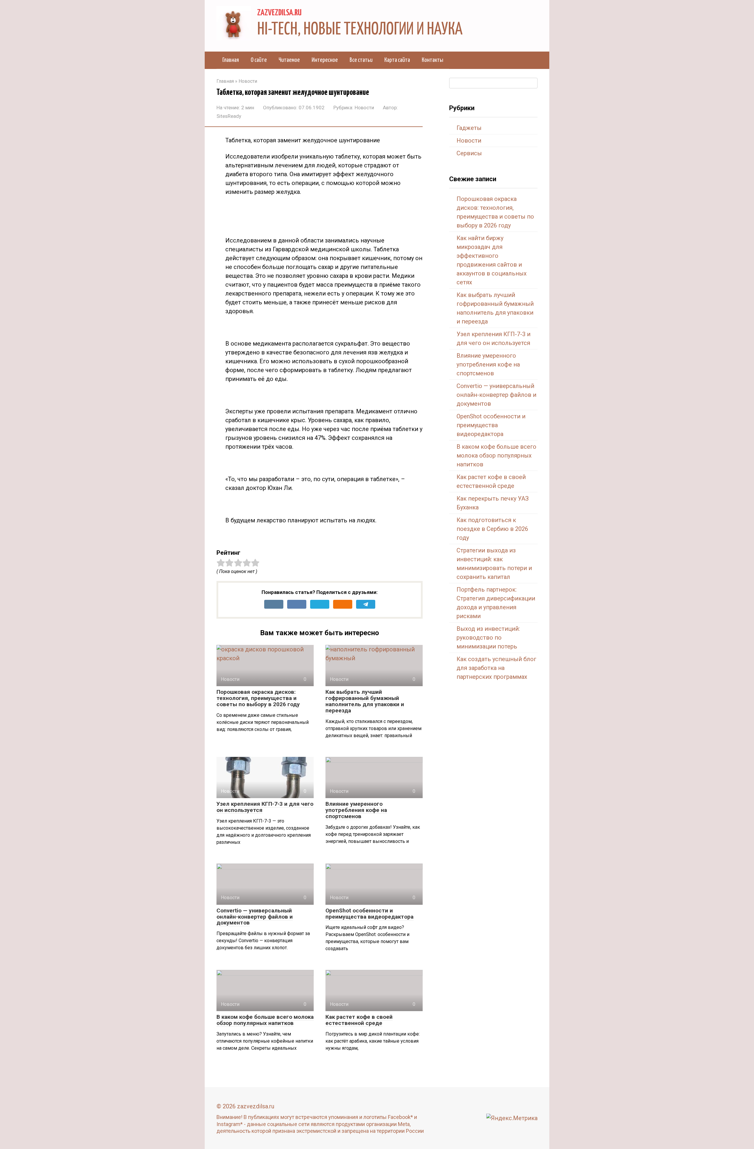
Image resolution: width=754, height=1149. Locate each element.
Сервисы (469, 153)
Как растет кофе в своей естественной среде (359, 1019)
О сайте (259, 60)
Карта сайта (397, 60)
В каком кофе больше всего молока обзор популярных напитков (265, 1019)
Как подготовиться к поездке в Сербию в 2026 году (492, 528)
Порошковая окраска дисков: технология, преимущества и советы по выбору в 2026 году (258, 698)
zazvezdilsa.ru (279, 13)
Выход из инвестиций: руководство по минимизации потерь (488, 637)
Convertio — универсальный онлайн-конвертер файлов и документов (254, 916)
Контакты (432, 60)
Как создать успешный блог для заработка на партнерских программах (496, 668)
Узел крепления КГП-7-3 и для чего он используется (264, 806)
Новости (364, 107)
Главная (230, 60)
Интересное (325, 60)
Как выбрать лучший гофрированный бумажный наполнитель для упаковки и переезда (364, 701)
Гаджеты (469, 127)
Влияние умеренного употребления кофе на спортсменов (356, 810)
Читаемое (289, 60)
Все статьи (361, 60)
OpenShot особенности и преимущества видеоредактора (369, 913)
